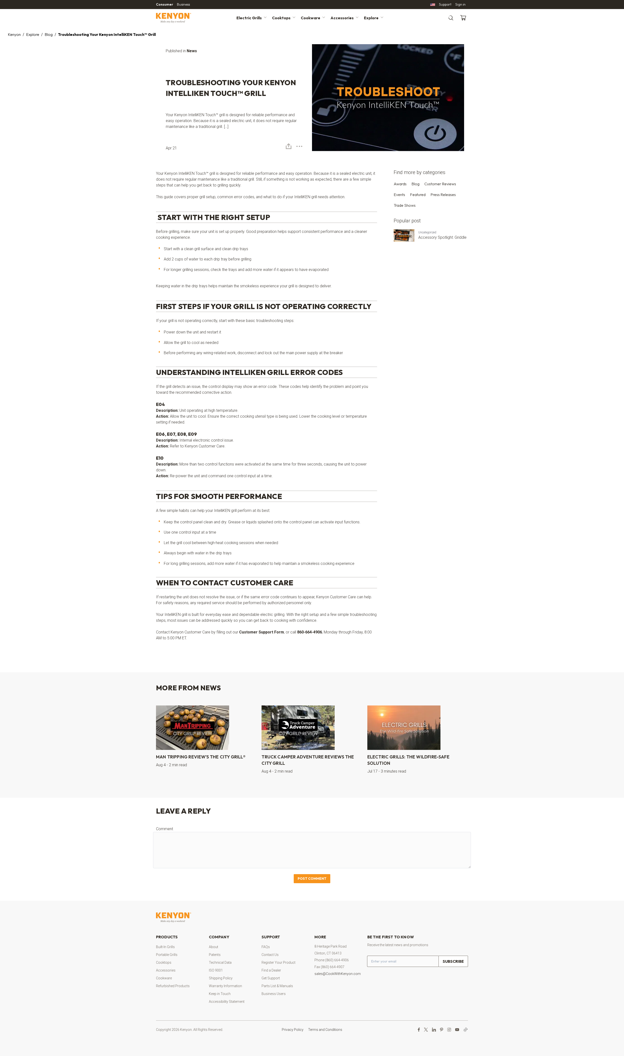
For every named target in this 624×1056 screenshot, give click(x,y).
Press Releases (443, 194)
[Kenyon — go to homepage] (179, 18)
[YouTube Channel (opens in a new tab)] (457, 1029)
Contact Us (270, 955)
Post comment (312, 878)
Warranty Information (225, 986)
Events (399, 194)
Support (445, 4)
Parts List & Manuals (277, 986)
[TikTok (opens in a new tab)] (465, 1029)
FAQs (266, 947)
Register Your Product (278, 962)
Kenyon (14, 34)
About (213, 947)
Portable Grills (166, 955)
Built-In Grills (165, 947)
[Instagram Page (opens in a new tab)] (449, 1030)
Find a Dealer (271, 970)
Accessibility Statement (226, 1002)
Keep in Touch (220, 994)
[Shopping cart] (464, 18)
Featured (418, 194)
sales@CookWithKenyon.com (337, 974)
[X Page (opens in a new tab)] (426, 1030)
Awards (400, 183)
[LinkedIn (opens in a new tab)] (434, 1030)
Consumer (164, 4)
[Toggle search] (450, 18)
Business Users (274, 994)
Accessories (342, 17)
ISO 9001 (216, 970)
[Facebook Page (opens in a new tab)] (419, 1030)
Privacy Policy (292, 1030)
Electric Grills (249, 17)
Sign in (460, 4)
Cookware (310, 17)
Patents (215, 955)
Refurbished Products (173, 986)
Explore (371, 17)
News (192, 51)
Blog (49, 34)
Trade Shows (405, 205)
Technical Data (220, 962)
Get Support (271, 978)
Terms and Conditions (325, 1030)
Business (183, 4)
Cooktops (281, 17)
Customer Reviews (440, 183)
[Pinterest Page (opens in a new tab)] (441, 1030)
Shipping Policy (221, 978)
